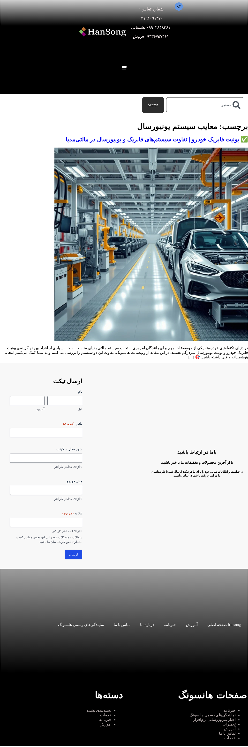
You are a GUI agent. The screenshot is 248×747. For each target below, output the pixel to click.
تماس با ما (122, 625)
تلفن (72, 423)
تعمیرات (229, 724)
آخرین (41, 409)
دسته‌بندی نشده (99, 710)
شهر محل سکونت (69, 449)
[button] (124, 68)
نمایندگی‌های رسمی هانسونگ (81, 625)
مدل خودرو (74, 481)
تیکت (72, 513)
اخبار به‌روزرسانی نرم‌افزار (214, 720)
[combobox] (205, 105)
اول (80, 409)
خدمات (230, 738)
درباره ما (147, 625)
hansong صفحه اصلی (224, 625)
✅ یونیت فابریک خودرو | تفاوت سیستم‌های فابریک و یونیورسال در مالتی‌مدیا (157, 139)
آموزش (192, 625)
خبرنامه (170, 625)
